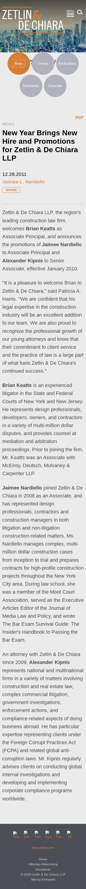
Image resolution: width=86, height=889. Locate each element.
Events (43, 63)
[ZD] (70, 834)
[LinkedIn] (27, 834)
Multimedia (31, 86)
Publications (67, 63)
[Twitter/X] (38, 834)
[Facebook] (59, 834)
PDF (79, 117)
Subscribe (55, 86)
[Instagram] (48, 834)
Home (43, 859)
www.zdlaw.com (43, 847)
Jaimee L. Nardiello (23, 181)
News (18, 63)
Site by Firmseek (43, 879)
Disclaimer (43, 869)
